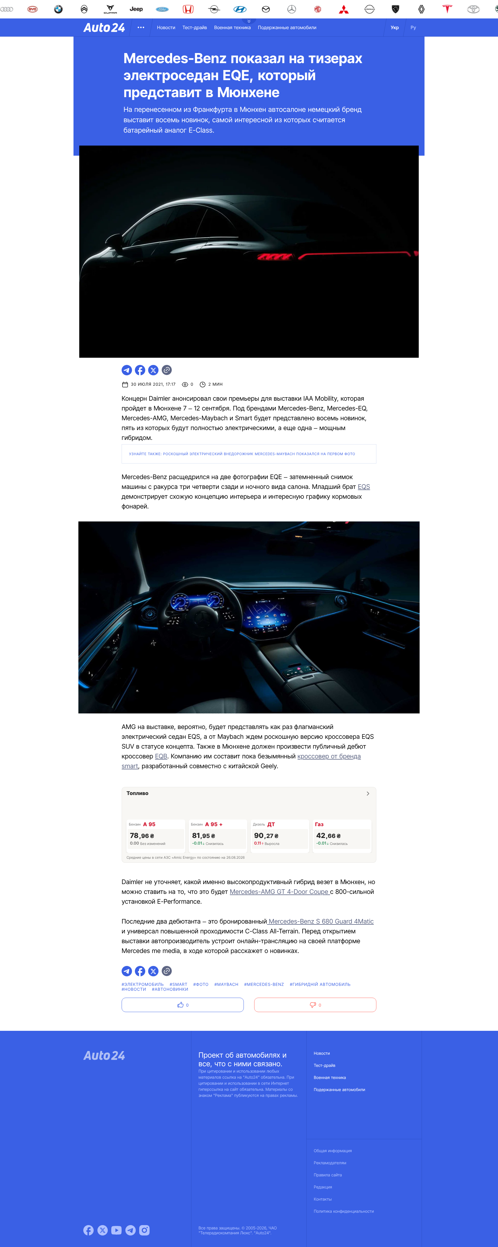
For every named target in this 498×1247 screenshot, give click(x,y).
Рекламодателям (330, 1163)
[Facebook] (88, 1230)
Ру (413, 27)
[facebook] (140, 370)
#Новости (134, 989)
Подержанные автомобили (287, 27)
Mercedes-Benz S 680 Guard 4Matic (320, 921)
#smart (179, 984)
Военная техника (232, 27)
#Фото (201, 984)
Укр (395, 27)
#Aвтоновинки (170, 989)
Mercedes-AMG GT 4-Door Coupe (280, 892)
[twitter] (153, 370)
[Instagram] (144, 1230)
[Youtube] (116, 1230)
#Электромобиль (143, 984)
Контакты (323, 1199)
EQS (364, 487)
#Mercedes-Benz (264, 984)
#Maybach (226, 984)
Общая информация (333, 1150)
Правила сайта (328, 1175)
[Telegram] (130, 1230)
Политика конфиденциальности (344, 1211)
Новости (166, 27)
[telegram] (127, 370)
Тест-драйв (194, 27)
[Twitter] (102, 1230)
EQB (161, 756)
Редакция (323, 1187)
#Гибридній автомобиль (320, 984)
